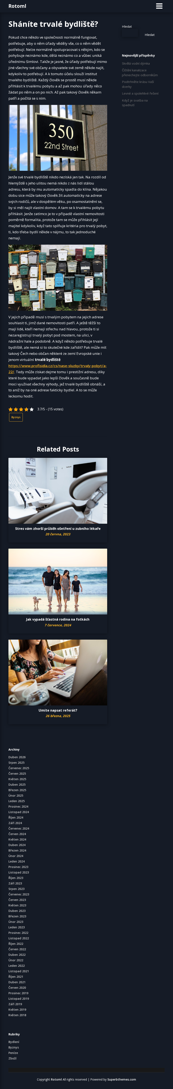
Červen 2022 (17, 949)
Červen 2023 (17, 900)
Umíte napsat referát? (58, 710)
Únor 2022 (15, 960)
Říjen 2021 (15, 977)
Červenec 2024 (18, 828)
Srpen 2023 (16, 889)
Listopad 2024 (18, 812)
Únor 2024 (15, 856)
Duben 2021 (17, 982)
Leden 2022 (16, 966)
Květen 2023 (17, 905)
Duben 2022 (17, 955)
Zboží (12, 1058)
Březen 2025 (17, 790)
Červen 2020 (17, 988)
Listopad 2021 (18, 971)
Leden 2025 (16, 801)
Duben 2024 (17, 845)
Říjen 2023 (15, 878)
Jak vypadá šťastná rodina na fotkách (57, 619)
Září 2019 (15, 1004)
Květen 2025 (17, 779)
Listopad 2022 (18, 938)
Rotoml (17, 6)
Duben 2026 (17, 757)
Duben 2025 (17, 785)
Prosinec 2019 (18, 993)
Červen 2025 (17, 774)
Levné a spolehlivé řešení (140, 93)
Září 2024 (15, 823)
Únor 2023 (15, 922)
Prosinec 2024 (18, 806)
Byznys (15, 417)
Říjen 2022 (15, 944)
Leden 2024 (16, 861)
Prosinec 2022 (18, 933)
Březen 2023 (17, 916)
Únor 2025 (15, 795)
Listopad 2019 (18, 999)
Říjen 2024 (15, 817)
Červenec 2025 (18, 768)
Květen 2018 (17, 1015)
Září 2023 (15, 883)
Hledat (127, 26)
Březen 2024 (17, 850)
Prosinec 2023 (18, 867)
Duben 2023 (17, 911)
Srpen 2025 (16, 763)
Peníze (13, 1053)
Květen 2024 (17, 839)
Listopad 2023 (18, 872)
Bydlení (13, 1042)
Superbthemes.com (121, 1079)
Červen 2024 (17, 834)
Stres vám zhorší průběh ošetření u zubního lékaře (58, 528)
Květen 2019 (17, 1010)
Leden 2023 (16, 927)
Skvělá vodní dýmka (136, 63)
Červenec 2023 (18, 894)
